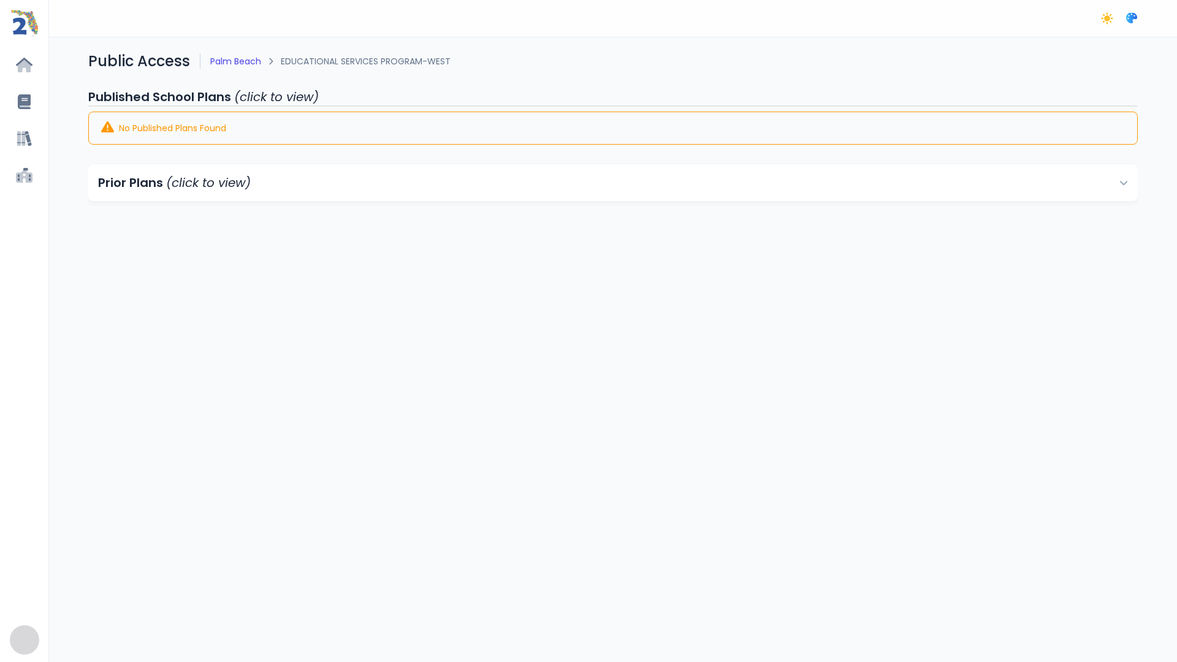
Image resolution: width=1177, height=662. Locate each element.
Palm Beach (235, 61)
